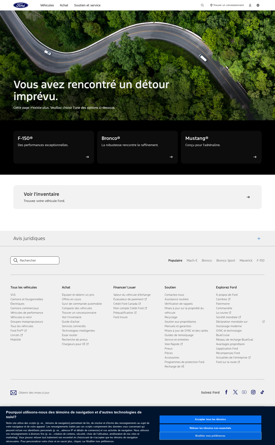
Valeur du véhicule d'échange (132, 294)
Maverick (246, 260)
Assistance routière (177, 299)
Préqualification (123, 312)
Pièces (169, 353)
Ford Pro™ (16, 330)
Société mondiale (227, 317)
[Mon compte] (250, 5)
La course (222, 312)
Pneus (168, 348)
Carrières (221, 299)
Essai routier (69, 335)
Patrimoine (223, 303)
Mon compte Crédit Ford (128, 308)
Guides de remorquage (179, 335)
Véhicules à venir (21, 317)
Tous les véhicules (21, 326)
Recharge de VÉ (174, 366)
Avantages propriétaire (230, 344)
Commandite (224, 308)
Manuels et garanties (178, 326)
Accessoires (172, 357)
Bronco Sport (225, 260)
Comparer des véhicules (77, 308)
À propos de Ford (227, 294)
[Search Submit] (15, 260)
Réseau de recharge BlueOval (234, 339)
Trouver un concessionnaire (79, 312)
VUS (13, 294)
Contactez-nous (174, 294)
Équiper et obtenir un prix (78, 294)
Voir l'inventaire (71, 317)
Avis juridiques (29, 238)
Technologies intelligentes (78, 330)
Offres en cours (71, 299)
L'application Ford (227, 348)
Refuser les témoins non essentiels (210, 428)
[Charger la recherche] (202, 5)
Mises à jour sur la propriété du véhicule (184, 310)
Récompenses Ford (228, 353)
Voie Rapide (172, 344)
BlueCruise (223, 335)
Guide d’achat (70, 321)
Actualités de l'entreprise (231, 357)
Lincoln (14, 335)
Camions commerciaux (24, 308)
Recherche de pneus (75, 339)
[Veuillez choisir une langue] (258, 5)
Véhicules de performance (26, 312)
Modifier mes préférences (210, 435)
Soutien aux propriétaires (180, 321)
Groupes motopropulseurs (26, 321)
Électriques (17, 303)
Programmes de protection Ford (184, 362)
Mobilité (15, 339)
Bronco (207, 260)
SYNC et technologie (229, 330)
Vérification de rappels (179, 303)
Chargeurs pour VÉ (73, 344)
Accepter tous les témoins (210, 419)
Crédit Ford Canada (125, 303)
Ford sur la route (226, 362)
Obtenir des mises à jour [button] (34, 392)
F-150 (261, 260)
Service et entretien (177, 339)
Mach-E (192, 260)
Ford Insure (120, 317)
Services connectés (74, 326)
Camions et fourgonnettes (26, 299)
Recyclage (171, 317)
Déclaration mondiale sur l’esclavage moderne (232, 324)
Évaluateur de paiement (128, 299)
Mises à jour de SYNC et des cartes (186, 330)
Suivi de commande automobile (82, 303)
